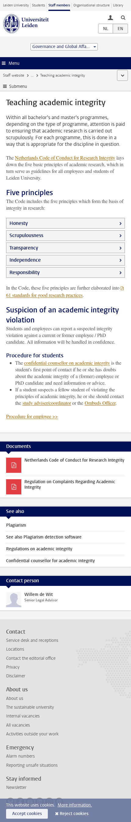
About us (14, 698)
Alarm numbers (20, 756)
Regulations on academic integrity (39, 549)
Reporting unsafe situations (32, 765)
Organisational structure (91, 5)
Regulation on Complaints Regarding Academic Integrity (69, 484)
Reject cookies (74, 814)
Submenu (18, 86)
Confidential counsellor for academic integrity (50, 561)
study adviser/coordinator (47, 403)
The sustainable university (30, 707)
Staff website (13, 75)
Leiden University (16, 5)
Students (38, 5)
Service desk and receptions (32, 640)
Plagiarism (16, 525)
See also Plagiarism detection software (44, 537)
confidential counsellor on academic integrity (67, 362)
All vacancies (18, 725)
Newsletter (16, 787)
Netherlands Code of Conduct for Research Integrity (65, 157)
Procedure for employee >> (32, 416)
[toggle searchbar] (123, 17)
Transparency (23, 248)
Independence (25, 260)
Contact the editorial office (30, 658)
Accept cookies (27, 814)
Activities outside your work (32, 734)
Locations (15, 649)
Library (118, 5)
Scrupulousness (26, 235)
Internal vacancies (23, 716)
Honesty (18, 223)
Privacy (12, 667)
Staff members (59, 5)
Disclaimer (15, 676)
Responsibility (24, 272)
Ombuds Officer (100, 403)
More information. (75, 805)
